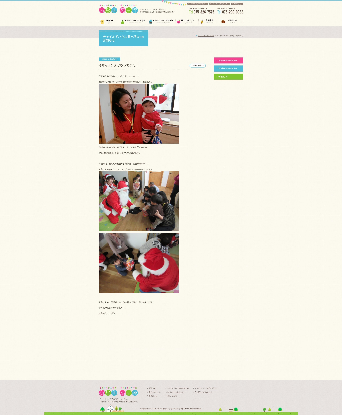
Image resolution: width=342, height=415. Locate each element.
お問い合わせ (171, 396)
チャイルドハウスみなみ (135, 21)
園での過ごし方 (187, 21)
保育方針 (110, 21)
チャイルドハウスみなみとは (177, 388)
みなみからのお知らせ (198, 4)
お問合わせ (232, 21)
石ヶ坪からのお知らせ (220, 4)
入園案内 (209, 21)
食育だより (237, 4)
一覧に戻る (197, 65)
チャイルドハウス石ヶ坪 (163, 21)
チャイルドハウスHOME (206, 36)
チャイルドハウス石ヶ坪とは (206, 388)
